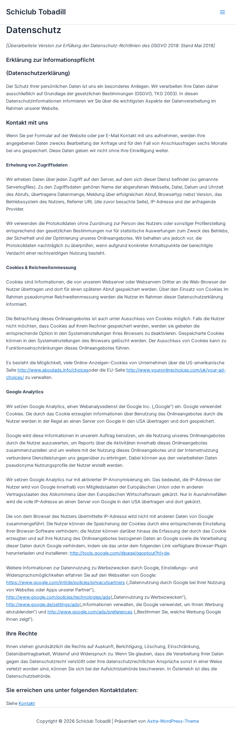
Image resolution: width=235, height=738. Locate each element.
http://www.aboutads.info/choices (53, 370)
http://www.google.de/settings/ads (42, 604)
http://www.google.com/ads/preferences (89, 612)
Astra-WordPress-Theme (173, 721)
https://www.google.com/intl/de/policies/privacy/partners (65, 582)
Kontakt (27, 703)
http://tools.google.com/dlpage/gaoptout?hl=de (119, 553)
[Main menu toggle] (222, 12)
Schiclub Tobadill (36, 11)
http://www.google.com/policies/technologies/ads (58, 597)
